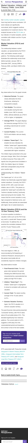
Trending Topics (7, 384)
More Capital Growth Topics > (9, 363)
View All (16, 384)
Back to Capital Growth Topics (10, 375)
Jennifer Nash (7, 10)
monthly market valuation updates (14, 20)
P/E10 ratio (19, 32)
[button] (5, 14)
